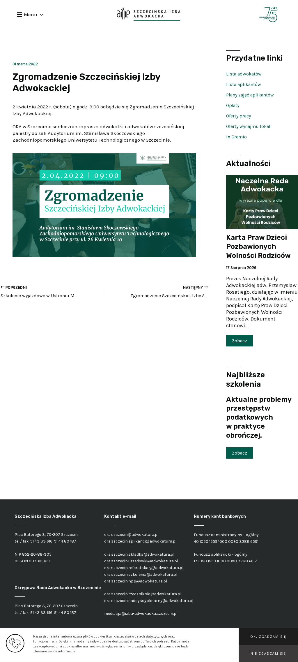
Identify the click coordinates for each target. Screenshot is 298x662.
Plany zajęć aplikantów (250, 95)
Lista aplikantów (243, 84)
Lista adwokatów (244, 74)
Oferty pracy (238, 116)
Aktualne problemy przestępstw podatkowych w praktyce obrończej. (258, 417)
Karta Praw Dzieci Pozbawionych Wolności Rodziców (258, 246)
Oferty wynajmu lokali (249, 126)
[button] (268, 636)
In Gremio (236, 137)
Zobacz (239, 341)
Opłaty (232, 105)
